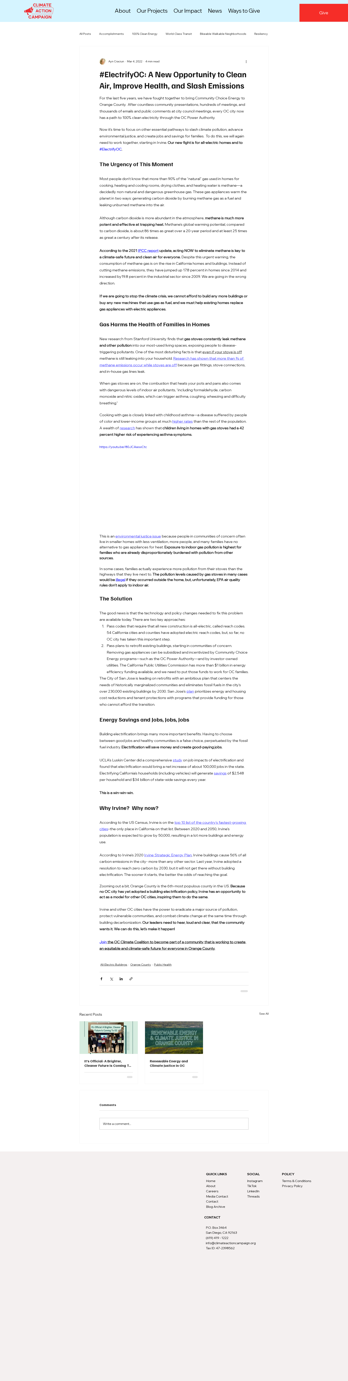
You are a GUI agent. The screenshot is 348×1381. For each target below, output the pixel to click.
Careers (212, 1195)
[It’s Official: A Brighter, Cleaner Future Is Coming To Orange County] (109, 1037)
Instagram (255, 1185)
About (210, 1190)
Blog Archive (215, 1210)
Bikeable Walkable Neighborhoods (223, 34)
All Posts (85, 34)
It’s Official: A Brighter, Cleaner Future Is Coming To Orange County (107, 1063)
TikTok (252, 1190)
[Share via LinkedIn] (121, 979)
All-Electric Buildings (113, 964)
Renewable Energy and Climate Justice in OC (169, 1063)
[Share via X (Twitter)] (111, 979)
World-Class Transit (179, 34)
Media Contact (217, 1200)
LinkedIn (253, 1195)
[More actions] (246, 61)
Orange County (140, 964)
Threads (253, 1200)
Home (210, 1185)
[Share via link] (131, 979)
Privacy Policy (292, 1190)
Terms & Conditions (296, 1185)
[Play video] (174, 486)
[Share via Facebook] (101, 979)
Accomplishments (111, 34)
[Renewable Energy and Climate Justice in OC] (174, 1037)
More (257, 34)
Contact (212, 1205)
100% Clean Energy (144, 34)
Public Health (163, 964)
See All (264, 1013)
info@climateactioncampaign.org (231, 1247)
